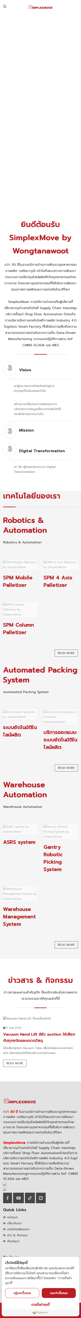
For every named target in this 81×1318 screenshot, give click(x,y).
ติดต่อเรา (13, 1241)
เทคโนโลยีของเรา (18, 1229)
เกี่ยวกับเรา (14, 1223)
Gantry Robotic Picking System (53, 858)
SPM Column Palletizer (18, 628)
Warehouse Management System (19, 917)
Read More (66, 653)
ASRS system (19, 842)
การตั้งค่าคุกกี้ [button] (40, 1304)
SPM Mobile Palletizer (17, 581)
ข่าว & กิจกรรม (17, 1235)
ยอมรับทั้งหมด (59, 1293)
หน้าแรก (12, 1217)
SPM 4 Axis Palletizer (58, 581)
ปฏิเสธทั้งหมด (22, 1293)
